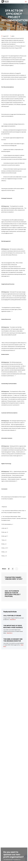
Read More (13, 619)
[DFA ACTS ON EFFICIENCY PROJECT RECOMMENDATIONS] (8, 568)
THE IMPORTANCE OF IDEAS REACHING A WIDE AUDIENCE (13, 626)
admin (12, 36)
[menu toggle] (26, 1)
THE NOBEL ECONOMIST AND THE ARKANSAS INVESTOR (12, 640)
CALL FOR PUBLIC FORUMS (12, 615)
